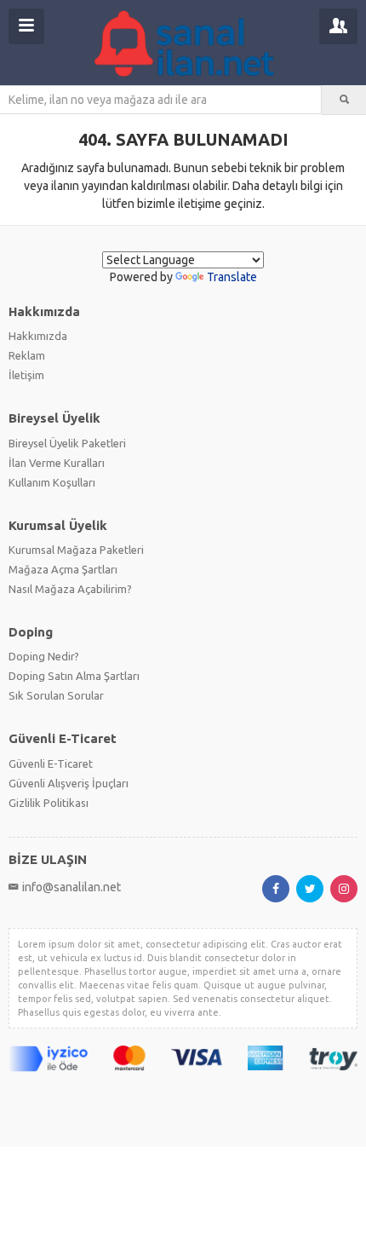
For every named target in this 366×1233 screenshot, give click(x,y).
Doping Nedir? (44, 656)
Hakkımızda (38, 336)
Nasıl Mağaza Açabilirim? (70, 589)
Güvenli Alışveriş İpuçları (69, 783)
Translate (232, 277)
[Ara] (344, 99)
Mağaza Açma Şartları (63, 569)
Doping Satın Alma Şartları (74, 676)
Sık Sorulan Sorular (56, 695)
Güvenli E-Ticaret (51, 763)
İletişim (26, 375)
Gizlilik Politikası (49, 803)
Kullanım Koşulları (52, 482)
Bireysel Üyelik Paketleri (67, 443)
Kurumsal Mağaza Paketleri (76, 550)
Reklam (27, 355)
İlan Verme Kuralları (57, 463)
